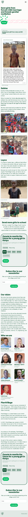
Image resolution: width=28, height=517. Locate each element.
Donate (4, 22)
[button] (25, 2)
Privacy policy (24, 513)
